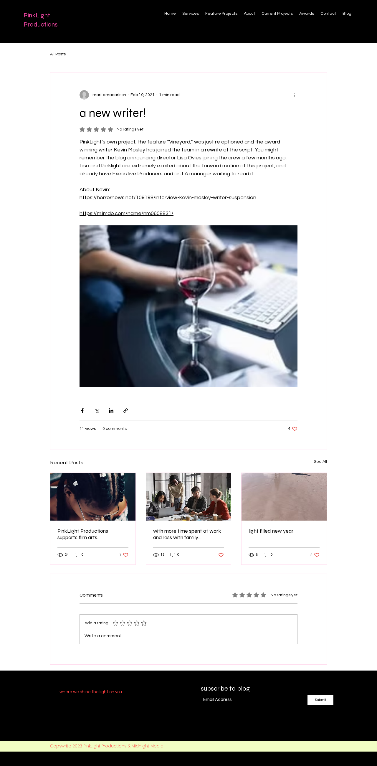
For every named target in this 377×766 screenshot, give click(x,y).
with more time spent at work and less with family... (187, 534)
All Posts (58, 54)
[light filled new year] (284, 497)
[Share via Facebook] (82, 410)
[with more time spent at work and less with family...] (188, 497)
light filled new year (271, 531)
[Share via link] (125, 410)
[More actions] (293, 94)
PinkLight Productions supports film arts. (82, 534)
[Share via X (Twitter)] (97, 410)
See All (320, 462)
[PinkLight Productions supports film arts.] (92, 497)
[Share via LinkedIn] (111, 410)
